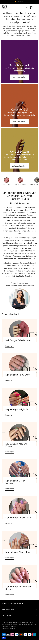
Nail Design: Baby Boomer (18, 340)
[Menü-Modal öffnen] (36, 7)
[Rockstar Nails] (4, 7)
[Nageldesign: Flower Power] (19, 542)
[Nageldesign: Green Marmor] (19, 471)
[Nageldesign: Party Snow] (19, 365)
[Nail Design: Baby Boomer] (19, 330)
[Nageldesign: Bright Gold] (19, 399)
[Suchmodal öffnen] (26, 7)
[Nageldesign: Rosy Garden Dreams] (19, 576)
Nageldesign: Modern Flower (16, 445)
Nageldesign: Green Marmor (15, 482)
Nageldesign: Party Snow (17, 374)
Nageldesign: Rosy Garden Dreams (18, 587)
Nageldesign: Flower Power (19, 552)
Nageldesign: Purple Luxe (18, 517)
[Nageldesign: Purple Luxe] (19, 507)
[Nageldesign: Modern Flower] (19, 434)
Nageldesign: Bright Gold (17, 409)
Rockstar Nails (20, 622)
